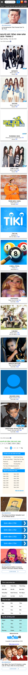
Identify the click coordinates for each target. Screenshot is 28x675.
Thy (20, 630)
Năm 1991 (5, 474)
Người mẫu (17, 6)
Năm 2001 (5, 485)
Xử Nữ (3, 586)
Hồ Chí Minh (14, 237)
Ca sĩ (2, 6)
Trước (6, 448)
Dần (20, 610)
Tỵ (20, 613)
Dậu (3, 606)
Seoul (14, 74)
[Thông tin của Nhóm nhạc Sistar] (14, 101)
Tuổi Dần (14, 302)
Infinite (14, 71)
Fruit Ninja (5, 463)
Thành (3, 620)
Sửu (12, 610)
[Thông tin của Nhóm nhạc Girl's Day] (14, 166)
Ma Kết (12, 589)
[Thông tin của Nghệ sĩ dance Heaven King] (14, 394)
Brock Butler (14, 363)
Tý (2, 610)
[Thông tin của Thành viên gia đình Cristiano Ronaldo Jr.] (14, 426)
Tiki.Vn (14, 233)
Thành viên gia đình (15, 430)
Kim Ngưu (22, 592)
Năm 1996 (16, 478)
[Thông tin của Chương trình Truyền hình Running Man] (14, 134)
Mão (3, 613)
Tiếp (22, 448)
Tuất (12, 606)
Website (14, 235)
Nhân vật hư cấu (15, 300)
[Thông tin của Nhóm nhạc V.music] (14, 329)
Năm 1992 (16, 474)
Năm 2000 (16, 483)
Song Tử (4, 596)
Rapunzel (15, 298)
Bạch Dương (14, 592)
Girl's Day (14, 168)
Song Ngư (4, 592)
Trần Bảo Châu (14, 201)
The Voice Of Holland (8, 466)
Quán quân (14, 202)
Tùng (12, 620)
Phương (4, 630)
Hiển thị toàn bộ (19, 490)
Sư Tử (21, 596)
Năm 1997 (5, 480)
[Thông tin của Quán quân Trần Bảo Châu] (14, 199)
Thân (20, 603)
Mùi (12, 603)
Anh (20, 627)
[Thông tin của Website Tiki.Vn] (14, 231)
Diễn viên (12, 6)
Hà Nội (14, 204)
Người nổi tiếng (4, 39)
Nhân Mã (4, 589)
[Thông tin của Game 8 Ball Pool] (14, 264)
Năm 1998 (16, 480)
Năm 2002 (16, 485)
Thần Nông (22, 586)
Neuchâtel (14, 269)
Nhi (3, 627)
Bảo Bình (21, 589)
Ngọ (3, 603)
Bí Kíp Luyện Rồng (7, 459)
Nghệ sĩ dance (14, 397)
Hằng (12, 627)
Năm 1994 (16, 476)
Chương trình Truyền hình (15, 137)
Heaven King (14, 396)
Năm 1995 (5, 478)
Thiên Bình (13, 586)
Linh (20, 620)
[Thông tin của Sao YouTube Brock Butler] (14, 361)
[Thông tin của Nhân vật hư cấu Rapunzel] (14, 296)
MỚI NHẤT (24, 6)
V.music (14, 331)
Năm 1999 (5, 483)
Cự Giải (13, 596)
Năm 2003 (5, 487)
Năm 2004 (16, 487)
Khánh (12, 630)
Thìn (12, 613)
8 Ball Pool (14, 266)
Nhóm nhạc (14, 72)
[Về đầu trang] (26, 673)
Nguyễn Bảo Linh (18, 461)
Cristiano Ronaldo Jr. (14, 428)
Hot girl (7, 6)
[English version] (25, 2)
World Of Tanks (7, 468)
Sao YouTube (14, 365)
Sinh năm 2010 (12, 39)
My (2, 623)
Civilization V (17, 468)
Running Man (14, 136)
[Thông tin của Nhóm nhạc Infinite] (14, 69)
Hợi (20, 606)
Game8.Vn (16, 466)
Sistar (14, 103)
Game (14, 267)
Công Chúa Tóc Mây (19, 459)
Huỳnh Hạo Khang (18, 457)
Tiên (12, 623)
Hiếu (20, 623)
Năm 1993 (5, 476)
